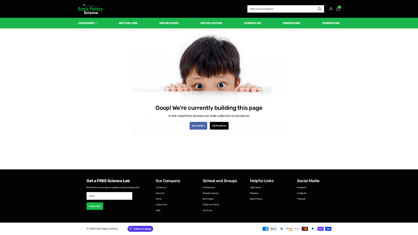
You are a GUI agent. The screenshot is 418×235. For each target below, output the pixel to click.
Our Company (168, 181)
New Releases (169, 23)
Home (158, 198)
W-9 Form (207, 210)
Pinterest (301, 198)
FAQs (158, 210)
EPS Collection (211, 23)
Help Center (255, 187)
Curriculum (252, 23)
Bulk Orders (208, 198)
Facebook (301, 187)
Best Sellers (128, 23)
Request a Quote (210, 193)
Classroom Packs (211, 204)
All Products (219, 125)
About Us (160, 193)
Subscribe (95, 206)
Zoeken (319, 9)
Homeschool (292, 23)
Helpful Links (262, 181)
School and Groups (220, 181)
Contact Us (161, 187)
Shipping (254, 193)
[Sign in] (331, 9)
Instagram (301, 193)
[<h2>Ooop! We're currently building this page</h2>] (209, 85)
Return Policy (256, 198)
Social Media (308, 181)
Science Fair (331, 23)
